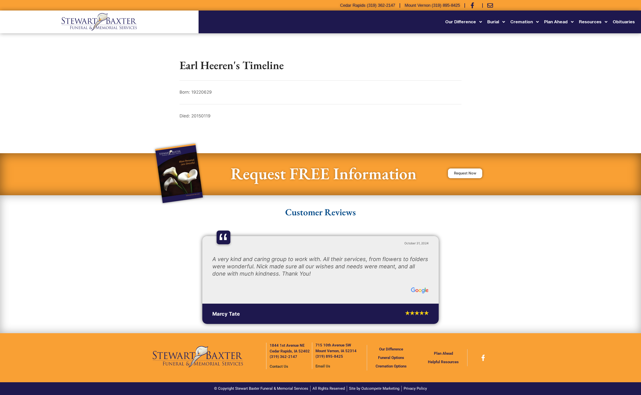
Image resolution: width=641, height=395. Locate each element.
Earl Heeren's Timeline (232, 65)
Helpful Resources (443, 362)
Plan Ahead (443, 353)
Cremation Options (391, 366)
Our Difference (391, 349)
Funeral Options (391, 357)
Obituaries (624, 21)
